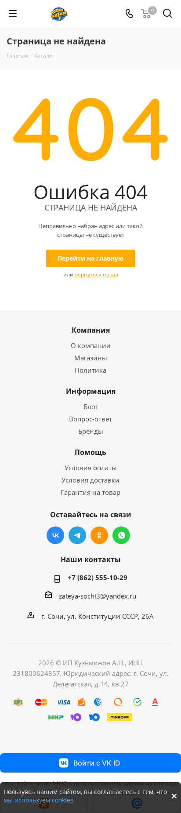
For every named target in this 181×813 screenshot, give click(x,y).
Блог (90, 406)
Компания (91, 330)
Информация (91, 391)
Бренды (90, 431)
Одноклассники (99, 535)
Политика (90, 370)
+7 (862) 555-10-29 (97, 577)
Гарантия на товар (90, 492)
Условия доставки (90, 479)
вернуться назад (96, 274)
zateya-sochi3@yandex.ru (97, 596)
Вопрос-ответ (90, 418)
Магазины (90, 357)
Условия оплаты (91, 467)
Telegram (77, 535)
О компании (91, 345)
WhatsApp (121, 535)
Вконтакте (55, 535)
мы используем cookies (38, 800)
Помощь (90, 452)
